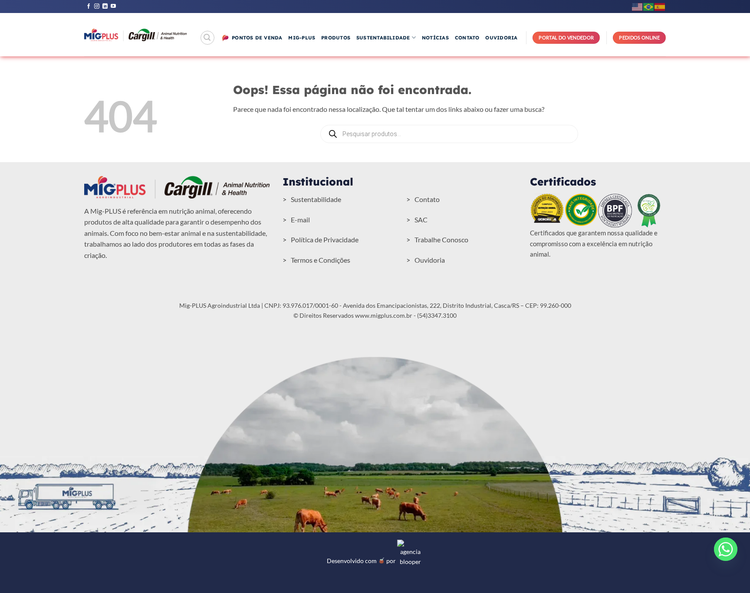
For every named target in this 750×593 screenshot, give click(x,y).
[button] (207, 38)
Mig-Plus (301, 38)
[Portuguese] (649, 6)
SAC (421, 219)
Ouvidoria (501, 38)
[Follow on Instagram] (96, 6)
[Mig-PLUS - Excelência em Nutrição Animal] (135, 34)
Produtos (335, 38)
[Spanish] (660, 6)
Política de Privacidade (325, 239)
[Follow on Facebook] (88, 6)
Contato (467, 38)
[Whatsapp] (725, 549)
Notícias (435, 38)
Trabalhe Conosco (441, 239)
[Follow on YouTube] (113, 6)
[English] (637, 6)
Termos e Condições (320, 260)
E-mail (300, 219)
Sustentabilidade (383, 38)
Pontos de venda (257, 38)
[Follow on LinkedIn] (105, 6)
